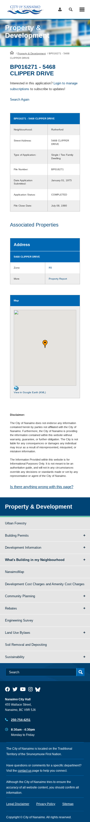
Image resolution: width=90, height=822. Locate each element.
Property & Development (32, 53)
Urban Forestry (15, 523)
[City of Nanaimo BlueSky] (39, 689)
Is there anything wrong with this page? (41, 487)
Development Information (23, 547)
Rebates (11, 608)
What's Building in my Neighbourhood (34, 560)
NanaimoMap (14, 572)
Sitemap (68, 804)
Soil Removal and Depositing (26, 645)
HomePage (12, 52)
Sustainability (14, 657)
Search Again (19, 99)
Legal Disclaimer (17, 804)
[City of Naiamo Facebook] (7, 689)
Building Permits (17, 535)
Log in (60, 9)
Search (71, 9)
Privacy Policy (45, 804)
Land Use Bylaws (17, 633)
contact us (25, 770)
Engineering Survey (19, 620)
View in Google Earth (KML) (30, 392)
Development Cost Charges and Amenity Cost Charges (44, 584)
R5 (50, 267)
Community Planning (20, 596)
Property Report (58, 278)
